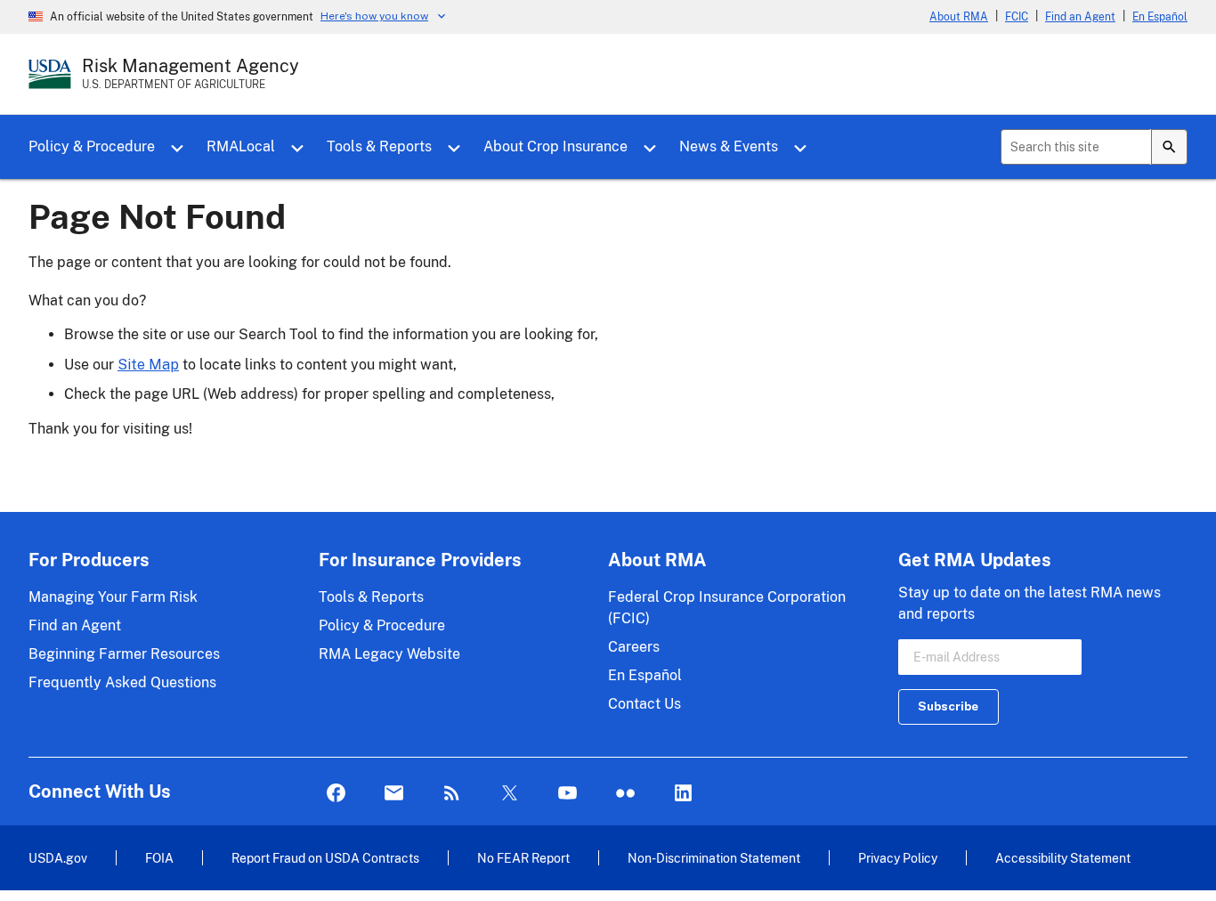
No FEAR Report (523, 857)
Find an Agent (1080, 17)
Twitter (510, 794)
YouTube (567, 794)
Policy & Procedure (91, 146)
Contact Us (644, 703)
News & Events (728, 146)
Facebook (336, 794)
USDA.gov (57, 857)
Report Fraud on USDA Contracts (325, 857)
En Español (1160, 17)
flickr (625, 794)
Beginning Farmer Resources (124, 653)
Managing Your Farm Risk (113, 596)
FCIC (1016, 17)
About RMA (958, 17)
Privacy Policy (897, 857)
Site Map (148, 364)
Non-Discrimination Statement (714, 857)
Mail (394, 794)
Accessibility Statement (1063, 857)
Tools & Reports (379, 146)
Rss (452, 794)
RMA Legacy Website (389, 653)
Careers (634, 646)
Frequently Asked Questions (122, 682)
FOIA (159, 857)
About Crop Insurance (555, 146)
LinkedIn (683, 794)
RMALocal (241, 146)
